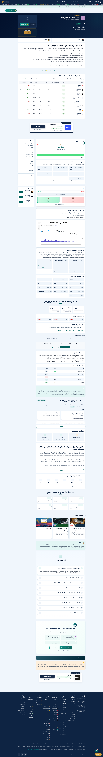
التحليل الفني (31, 147)
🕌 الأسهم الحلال (55, 727)
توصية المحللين (30, 145)
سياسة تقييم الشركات (21, 708)
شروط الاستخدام (22, 714)
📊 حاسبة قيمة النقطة (46, 708)
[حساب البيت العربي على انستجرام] (22, 754)
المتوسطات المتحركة (29, 156)
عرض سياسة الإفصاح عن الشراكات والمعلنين (33, 749)
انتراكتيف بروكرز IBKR (71, 720)
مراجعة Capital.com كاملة (47, 679)
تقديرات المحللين (80, 330)
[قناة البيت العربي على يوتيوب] (25, 754)
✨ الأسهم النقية (44, 70)
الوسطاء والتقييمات (89, 1)
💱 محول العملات (47, 704)
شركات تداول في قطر (63, 716)
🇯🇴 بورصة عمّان (55, 714)
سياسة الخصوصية (22, 716)
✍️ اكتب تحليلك (39, 704)
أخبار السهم (31, 165)
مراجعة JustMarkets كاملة (38, 129)
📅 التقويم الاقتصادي (46, 731)
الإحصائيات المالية (30, 152)
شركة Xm (73, 714)
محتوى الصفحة (30, 140)
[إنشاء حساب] (3, 2)
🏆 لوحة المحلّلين (39, 702)
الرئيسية (96, 10)
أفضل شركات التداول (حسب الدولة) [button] (64, 699)
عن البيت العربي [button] (22, 696)
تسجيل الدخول (54, 647)
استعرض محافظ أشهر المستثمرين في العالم (75, 217)
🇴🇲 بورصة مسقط (55, 718)
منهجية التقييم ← (32, 24)
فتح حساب (27, 32)
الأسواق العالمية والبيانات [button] (30, 697)
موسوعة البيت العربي (77, 1)
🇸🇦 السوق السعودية (55, 704)
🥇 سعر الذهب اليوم (30, 704)
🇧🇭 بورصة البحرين (55, 716)
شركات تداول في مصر (63, 734)
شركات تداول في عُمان (62, 722)
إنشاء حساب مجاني (65, 347)
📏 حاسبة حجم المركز (46, 717)
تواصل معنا (23, 702)
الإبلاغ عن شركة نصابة (21, 712)
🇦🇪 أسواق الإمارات (55, 706)
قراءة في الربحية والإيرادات (29, 154)
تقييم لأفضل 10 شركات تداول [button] (72, 698)
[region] (51, 98)
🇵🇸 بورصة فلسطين (55, 720)
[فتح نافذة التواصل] (96, 751)
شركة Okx (73, 716)
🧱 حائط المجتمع (39, 700)
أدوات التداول (62, 1)
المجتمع (57, 1)
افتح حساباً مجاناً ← (47, 676)
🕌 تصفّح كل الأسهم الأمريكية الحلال (55, 70)
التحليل (32, 161)
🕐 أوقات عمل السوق (46, 733)
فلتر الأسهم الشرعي (55, 722)
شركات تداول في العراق (62, 728)
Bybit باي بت (73, 712)
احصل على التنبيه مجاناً (65, 647)
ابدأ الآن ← (38, 126)
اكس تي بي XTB (72, 718)
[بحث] (7, 2)
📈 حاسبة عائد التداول (46, 723)
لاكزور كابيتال (78, 215)
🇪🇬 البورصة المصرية (55, 708)
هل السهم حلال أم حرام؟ (29, 143)
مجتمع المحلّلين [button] (39, 696)
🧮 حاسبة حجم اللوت (47, 706)
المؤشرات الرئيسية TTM (69, 330)
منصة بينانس (73, 710)
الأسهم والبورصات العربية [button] (55, 697)
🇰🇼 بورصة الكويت (55, 710)
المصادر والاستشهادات (79, 657)
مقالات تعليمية (22, 706)
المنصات (83, 1)
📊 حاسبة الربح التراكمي (46, 725)
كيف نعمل (20, 6)
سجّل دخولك (64, 204)
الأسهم (94, 10)
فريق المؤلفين (23, 704)
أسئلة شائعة (31, 170)
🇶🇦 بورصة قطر (56, 712)
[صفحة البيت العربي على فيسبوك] (19, 754)
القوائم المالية (60, 330)
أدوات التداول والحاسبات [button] (47, 697)
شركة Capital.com (72, 703)
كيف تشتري (31, 163)
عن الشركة (31, 149)
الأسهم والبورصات (69, 1)
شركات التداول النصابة (21, 710)
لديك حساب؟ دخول (56, 347)
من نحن (24, 700)
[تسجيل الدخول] (5, 2)
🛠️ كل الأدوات (47, 739)
